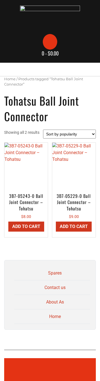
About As (55, 302)
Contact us (55, 287)
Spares (55, 273)
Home (10, 79)
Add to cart (26, 226)
